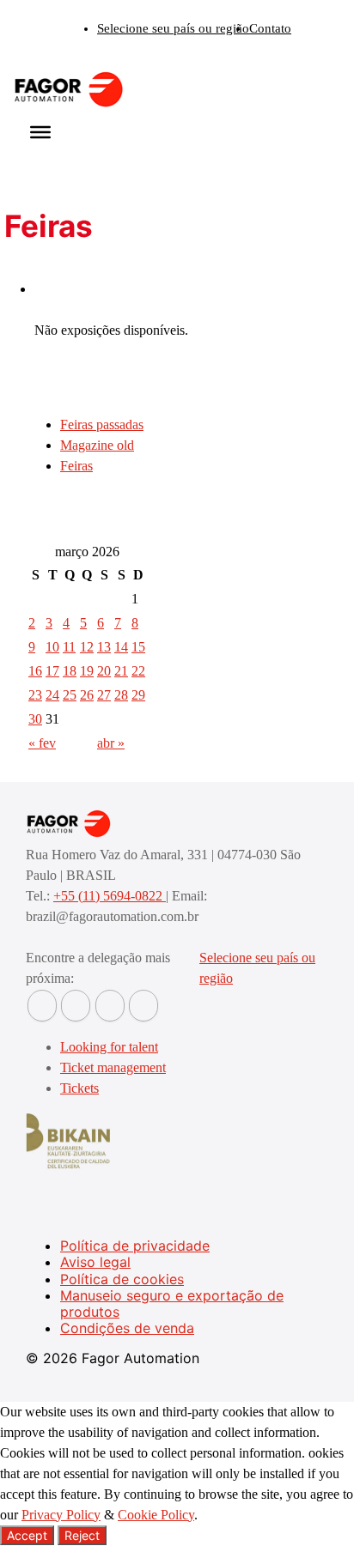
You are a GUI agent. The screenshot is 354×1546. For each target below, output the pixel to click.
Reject (82, 1535)
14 (121, 647)
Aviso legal (95, 1261)
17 (52, 671)
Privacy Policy (61, 1514)
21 (121, 671)
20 (104, 671)
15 (138, 647)
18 (69, 671)
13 (104, 647)
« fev (42, 743)
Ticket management (113, 1067)
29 (138, 695)
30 (35, 719)
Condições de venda (127, 1328)
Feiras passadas (101, 424)
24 (52, 695)
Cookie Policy (156, 1514)
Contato (270, 28)
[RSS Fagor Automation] (143, 1006)
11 (69, 647)
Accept (27, 1535)
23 (35, 695)
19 (87, 671)
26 (87, 695)
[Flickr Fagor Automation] (42, 1006)
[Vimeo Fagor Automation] (110, 1006)
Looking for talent (109, 1047)
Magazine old (97, 445)
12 (87, 647)
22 (138, 671)
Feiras (76, 465)
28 (121, 695)
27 (104, 695)
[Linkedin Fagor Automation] (75, 1006)
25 (69, 695)
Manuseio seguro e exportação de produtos (172, 1303)
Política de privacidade (135, 1245)
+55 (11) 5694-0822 (109, 895)
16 (35, 671)
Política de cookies (122, 1279)
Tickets (79, 1088)
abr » (111, 743)
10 (52, 647)
